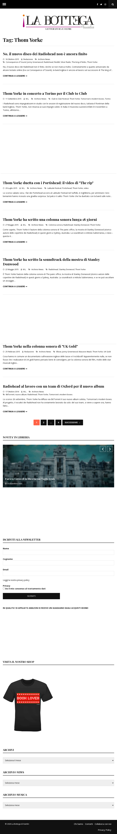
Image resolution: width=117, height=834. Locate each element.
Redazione (28, 59)
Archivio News (44, 59)
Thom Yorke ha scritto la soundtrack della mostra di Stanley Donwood (51, 261)
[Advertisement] (58, 148)
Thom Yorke (92, 62)
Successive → (73, 422)
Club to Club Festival (60, 98)
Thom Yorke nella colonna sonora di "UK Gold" (40, 346)
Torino (108, 98)
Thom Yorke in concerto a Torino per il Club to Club (45, 93)
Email (6, 569)
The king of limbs (79, 62)
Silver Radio (66, 62)
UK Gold (107, 351)
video (86, 188)
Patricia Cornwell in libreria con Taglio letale (30, 478)
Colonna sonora (56, 225)
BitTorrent (10, 394)
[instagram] (105, 4)
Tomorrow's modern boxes (92, 98)
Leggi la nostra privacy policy (16, 580)
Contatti (89, 823)
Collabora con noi (103, 823)
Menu (4, 4)
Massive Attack (85, 351)
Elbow (58, 351)
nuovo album (21, 394)
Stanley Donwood (81, 225)
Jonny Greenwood (35, 62)
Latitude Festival (54, 188)
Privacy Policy (104, 829)
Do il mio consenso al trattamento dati (25, 588)
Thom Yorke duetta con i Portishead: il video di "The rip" (48, 182)
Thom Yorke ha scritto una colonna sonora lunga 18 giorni (50, 219)
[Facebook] (97, 4)
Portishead (67, 188)
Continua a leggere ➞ (15, 75)
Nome (6, 548)
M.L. (27, 98)
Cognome (8, 559)
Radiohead (48, 62)
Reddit (57, 62)
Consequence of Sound (16, 62)
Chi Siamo (78, 823)
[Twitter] (101, 4)
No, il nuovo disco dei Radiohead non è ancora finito (45, 54)
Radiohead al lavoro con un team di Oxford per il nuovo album (53, 386)
